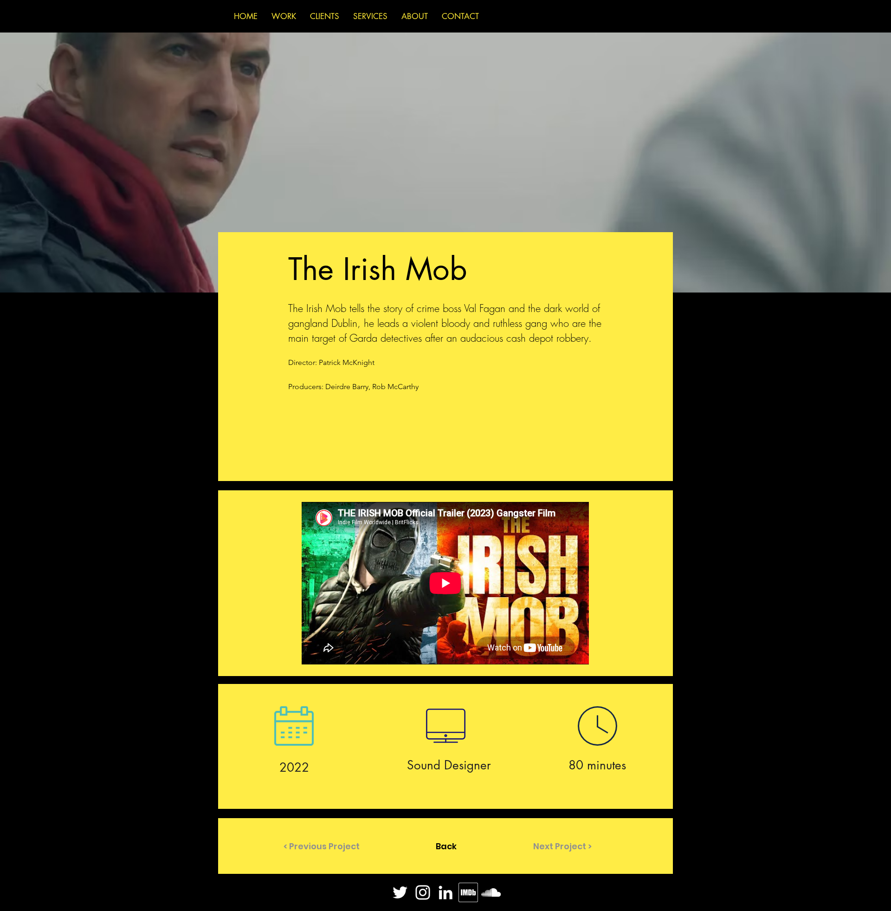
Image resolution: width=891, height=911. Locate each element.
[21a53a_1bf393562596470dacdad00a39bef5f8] (468, 892)
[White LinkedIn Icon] (445, 892)
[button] (320, 846)
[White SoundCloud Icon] (491, 892)
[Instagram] (423, 892)
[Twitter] (400, 892)
